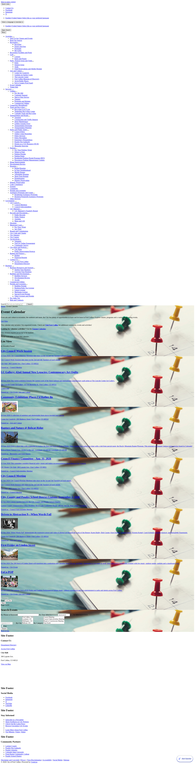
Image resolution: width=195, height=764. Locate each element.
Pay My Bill (18, 93)
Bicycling (17, 51)
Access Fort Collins (21, 262)
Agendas (17, 219)
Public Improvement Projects (24, 251)
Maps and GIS (19, 221)
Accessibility (47, 760)
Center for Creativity (21, 73)
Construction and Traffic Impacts (26, 120)
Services (8, 89)
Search (3, 304)
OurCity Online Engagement (24, 243)
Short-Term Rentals (21, 176)
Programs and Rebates (22, 101)
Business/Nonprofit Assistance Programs (28, 197)
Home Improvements (17, 162)
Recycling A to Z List (22, 109)
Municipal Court (16, 225)
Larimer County (11, 746)
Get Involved (14, 239)
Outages (17, 99)
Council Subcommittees (22, 207)
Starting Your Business (22, 270)
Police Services (19, 136)
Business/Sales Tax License (24, 288)
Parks (16, 63)
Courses (17, 57)
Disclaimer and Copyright (10, 760)
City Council (14, 203)
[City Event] (53, 623)
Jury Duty (18, 229)
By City (19, 623)
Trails (16, 67)
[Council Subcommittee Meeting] (53, 619)
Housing (13, 166)
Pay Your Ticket (20, 227)
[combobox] (12, 22)
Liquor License (19, 290)
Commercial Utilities (21, 103)
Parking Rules (19, 156)
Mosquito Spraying (21, 146)
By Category (38, 623)
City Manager (15, 209)
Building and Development (19, 274)
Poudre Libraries (11, 750)
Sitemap (66, 760)
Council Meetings (20, 205)
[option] (99, 18)
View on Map (6, 664)
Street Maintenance (21, 122)
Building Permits (20, 286)
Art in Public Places (21, 81)
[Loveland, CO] (27, 619)
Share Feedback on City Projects (17, 722)
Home (3, 306)
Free (5, 626)
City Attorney (15, 235)
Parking (12, 148)
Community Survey (21, 245)
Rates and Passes (20, 59)
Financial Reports (20, 257)
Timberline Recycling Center (24, 111)
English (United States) (27, 18)
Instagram (8, 699)
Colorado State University (14, 752)
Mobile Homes (19, 172)
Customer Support (20, 95)
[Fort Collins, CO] (27, 617)
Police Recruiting (20, 138)
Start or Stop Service (21, 97)
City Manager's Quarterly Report (26, 211)
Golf (11, 55)
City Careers (14, 237)
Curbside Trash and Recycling (25, 113)
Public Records (19, 215)
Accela (16, 280)
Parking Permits (20, 154)
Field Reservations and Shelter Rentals (28, 69)
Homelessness (19, 178)
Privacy (23, 760)
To (80, 615)
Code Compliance (16, 184)
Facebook (8, 697)
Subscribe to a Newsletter (14, 720)
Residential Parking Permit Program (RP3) (29, 158)
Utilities (12, 91)
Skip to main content (8, 2)
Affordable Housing (21, 174)
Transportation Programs (23, 126)
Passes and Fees (20, 46)
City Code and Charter (18, 233)
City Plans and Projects (18, 247)
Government (9, 201)
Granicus (34, 762)
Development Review (18, 164)
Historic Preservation (21, 180)
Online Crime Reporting (23, 134)
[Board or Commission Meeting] (53, 621)
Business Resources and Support (21, 268)
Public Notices (19, 217)
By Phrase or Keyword (9, 615)
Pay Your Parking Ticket (23, 150)
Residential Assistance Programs (25, 195)
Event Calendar (15, 85)
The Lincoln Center (21, 77)
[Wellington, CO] (27, 621)
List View (4, 321)
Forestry (13, 186)
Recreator (17, 44)
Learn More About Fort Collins (16, 730)
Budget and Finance (17, 253)
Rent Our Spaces (16, 40)
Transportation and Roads (19, 115)
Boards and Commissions (19, 231)
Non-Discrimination (34, 760)
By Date (48, 615)
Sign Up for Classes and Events (21, 38)
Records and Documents (18, 213)
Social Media (57, 760)
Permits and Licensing (18, 191)
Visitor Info (14, 87)
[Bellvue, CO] (27, 623)
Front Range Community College (17, 754)
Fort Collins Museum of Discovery (26, 79)
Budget (17, 255)
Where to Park (19, 152)
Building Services (20, 276)
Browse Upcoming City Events (16, 726)
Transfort (17, 117)
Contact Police (19, 132)
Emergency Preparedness (23, 140)
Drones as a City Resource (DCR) (26, 144)
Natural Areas (19, 65)
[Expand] (14, 55)
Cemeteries (14, 189)
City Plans (18, 249)
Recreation (14, 42)
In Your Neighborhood (22, 170)
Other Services (15, 199)
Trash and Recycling (17, 107)
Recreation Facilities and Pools (21, 53)
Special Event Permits (22, 294)
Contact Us (14, 260)
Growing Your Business (22, 272)
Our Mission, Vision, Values (15, 732)
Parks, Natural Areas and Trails (21, 61)
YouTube (8, 703)
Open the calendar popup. (71, 615)
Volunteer (17, 241)
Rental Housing (20, 168)
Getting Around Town (22, 124)
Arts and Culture (16, 71)
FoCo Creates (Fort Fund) (23, 83)
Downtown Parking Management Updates (29, 160)
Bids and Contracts (16, 300)
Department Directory (22, 264)
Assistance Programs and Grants (21, 193)
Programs (17, 48)
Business (8, 266)
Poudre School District (13, 756)
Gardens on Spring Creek (23, 75)
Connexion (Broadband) (18, 105)
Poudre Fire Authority (22, 142)
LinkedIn (8, 706)
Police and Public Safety (18, 130)
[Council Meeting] (53, 617)
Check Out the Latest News (15, 724)
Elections (13, 223)
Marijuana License (21, 292)
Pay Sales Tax (15, 298)
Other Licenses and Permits (24, 296)
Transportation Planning (22, 128)
